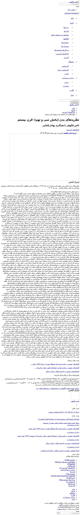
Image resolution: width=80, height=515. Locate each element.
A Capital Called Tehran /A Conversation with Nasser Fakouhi (58, 419)
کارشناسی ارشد (63, 70)
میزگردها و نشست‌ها (61, 50)
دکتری (66, 74)
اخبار (72, 95)
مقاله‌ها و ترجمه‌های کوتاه (60, 35)
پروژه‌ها (66, 27)
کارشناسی (65, 66)
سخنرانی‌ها (65, 46)
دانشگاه (71, 62)
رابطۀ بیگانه (67, 388)
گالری (72, 90)
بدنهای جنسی (75, 388)
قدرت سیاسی (58, 388)
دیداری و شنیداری (68, 78)
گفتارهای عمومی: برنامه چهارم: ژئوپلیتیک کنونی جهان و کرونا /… (57, 368)
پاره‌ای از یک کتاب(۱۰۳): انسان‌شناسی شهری (63, 412)
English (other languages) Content (63, 476)
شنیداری (66, 86)
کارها (72, 23)
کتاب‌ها (66, 31)
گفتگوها (66, 39)
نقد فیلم (71, 484)
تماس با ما (71, 10)
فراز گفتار (70, 478)
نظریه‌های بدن (41, 388)
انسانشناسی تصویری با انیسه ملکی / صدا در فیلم (62, 371)
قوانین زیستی (50, 388)
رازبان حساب (61, 509)
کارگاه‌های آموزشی (62, 54)
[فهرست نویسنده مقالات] (75, 399)
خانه (72, 18)
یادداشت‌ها (65, 42)
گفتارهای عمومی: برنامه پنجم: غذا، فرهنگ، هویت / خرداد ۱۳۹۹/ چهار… (55, 364)
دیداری (66, 82)
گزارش (66, 58)
